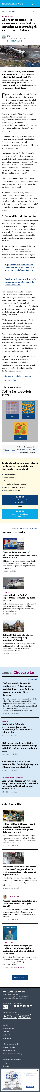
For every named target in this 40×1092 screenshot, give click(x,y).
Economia (6, 1032)
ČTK (8, 36)
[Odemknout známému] (37, 11)
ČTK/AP (33, 64)
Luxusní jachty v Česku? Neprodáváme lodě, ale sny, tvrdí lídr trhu (19, 597)
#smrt (15, 380)
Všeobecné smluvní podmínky (12, 1054)
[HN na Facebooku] (18, 1006)
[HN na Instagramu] (21, 1006)
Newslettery (6, 1066)
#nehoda (7, 380)
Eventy (5, 1063)
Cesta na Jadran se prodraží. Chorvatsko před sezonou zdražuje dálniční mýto (20, 555)
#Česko (18, 376)
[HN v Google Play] (10, 1016)
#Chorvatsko (8, 376)
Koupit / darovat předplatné (12, 1059)
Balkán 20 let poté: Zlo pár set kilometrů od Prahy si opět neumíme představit (18, 637)
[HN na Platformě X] (15, 1006)
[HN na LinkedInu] (24, 1006)
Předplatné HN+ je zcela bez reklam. (27, 528)
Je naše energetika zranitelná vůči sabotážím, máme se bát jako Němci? (20, 903)
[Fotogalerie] (4, 587)
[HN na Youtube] (31, 1006)
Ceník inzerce (7, 1038)
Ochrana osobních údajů (11, 1044)
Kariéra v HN (7, 1035)
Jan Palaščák (13, 897)
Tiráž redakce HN (8, 1028)
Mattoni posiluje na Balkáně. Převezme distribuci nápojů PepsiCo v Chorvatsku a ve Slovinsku (20, 764)
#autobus (27, 376)
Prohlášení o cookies (9, 1047)
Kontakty (5, 1025)
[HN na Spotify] (28, 1006)
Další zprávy (20, 977)
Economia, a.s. (16, 995)
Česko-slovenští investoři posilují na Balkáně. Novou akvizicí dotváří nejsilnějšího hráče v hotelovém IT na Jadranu (18, 689)
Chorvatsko (23, 672)
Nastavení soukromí (9, 1050)
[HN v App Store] (24, 1016)
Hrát (12, 416)
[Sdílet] (33, 11)
